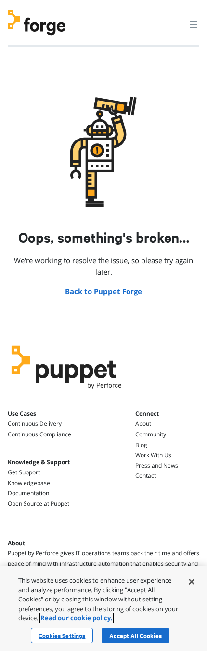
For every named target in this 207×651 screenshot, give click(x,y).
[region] (103, 608)
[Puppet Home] (67, 391)
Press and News (156, 465)
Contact (145, 476)
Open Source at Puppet (38, 503)
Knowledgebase (29, 483)
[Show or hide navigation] (193, 24)
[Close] (191, 581)
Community (150, 434)
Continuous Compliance (39, 434)
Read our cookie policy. (76, 617)
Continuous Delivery (35, 424)
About (143, 424)
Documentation (28, 493)
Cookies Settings (62, 635)
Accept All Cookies (135, 635)
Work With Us (153, 455)
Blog (141, 445)
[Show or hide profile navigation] (175, 19)
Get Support (24, 472)
